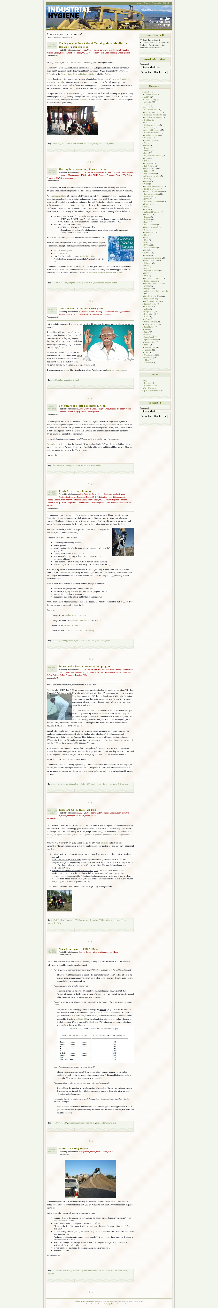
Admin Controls (84, 409)
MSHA (81, 816)
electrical (71, 640)
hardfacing (67, 1270)
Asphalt (147, 104)
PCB (146, 275)
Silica (107, 53)
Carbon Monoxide (151, 125)
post (70, 825)
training (51, 1273)
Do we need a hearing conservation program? (86, 666)
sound (114, 282)
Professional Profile (152, 301)
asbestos (50, 82)
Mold (146, 240)
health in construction (74, 143)
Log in (147, 380)
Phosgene (148, 288)
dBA (65, 282)
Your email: (144, 64)
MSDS (146, 242)
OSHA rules (95, 710)
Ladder (147, 217)
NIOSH (83, 175)
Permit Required (112, 500)
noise (124, 79)
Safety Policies (83, 503)
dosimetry (81, 1122)
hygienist (117, 50)
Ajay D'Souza (112, 1304)
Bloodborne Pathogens (153, 117)
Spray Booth (149, 337)
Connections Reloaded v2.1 (98, 1304)
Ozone (146, 268)
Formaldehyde (150, 173)
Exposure (89, 172)
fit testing (103, 497)
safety (98, 465)
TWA (58, 178)
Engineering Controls (100, 409)
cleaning (64, 640)
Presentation (94, 53)
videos (147, 360)
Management (73, 175)
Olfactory (148, 263)
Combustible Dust (151, 135)
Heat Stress (148, 196)
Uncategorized (124, 53)
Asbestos (82, 50)
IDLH (146, 209)
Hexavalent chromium (153, 201)
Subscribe (157, 3)
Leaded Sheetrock (67, 53)
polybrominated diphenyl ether (156, 291)
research (76, 379)
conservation (68, 784)
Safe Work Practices (79, 620)
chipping (56, 640)
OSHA (85, 53)
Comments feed (150, 385)
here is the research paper (116, 369)
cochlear (56, 379)
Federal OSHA (100, 172)
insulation (148, 214)
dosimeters (69, 920)
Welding (147, 362)
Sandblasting (149, 327)
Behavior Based (150, 109)
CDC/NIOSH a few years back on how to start (103, 272)
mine (90, 1270)
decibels (60, 465)
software (147, 334)
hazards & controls (72, 625)
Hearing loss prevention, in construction (83, 169)
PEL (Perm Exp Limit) (95, 672)
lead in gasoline (150, 224)
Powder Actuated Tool (153, 296)
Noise (78, 53)
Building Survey (150, 120)
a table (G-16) (81, 1018)
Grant (89, 50)
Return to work (150, 314)
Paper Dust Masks (151, 270)
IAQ (145, 206)
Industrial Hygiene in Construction (84, 1301)
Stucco (147, 344)
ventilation (51, 505)
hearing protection (122, 312)
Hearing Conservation (116, 172)
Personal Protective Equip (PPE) (112, 175)
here (62, 347)
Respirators (71, 503)
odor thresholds (150, 260)
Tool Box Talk (150, 347)
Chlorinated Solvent (152, 132)
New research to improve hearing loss (81, 308)
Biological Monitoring (153, 114)
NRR (91, 282)
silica (117, 79)
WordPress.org (150, 388)
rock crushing (116, 1270)
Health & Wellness (151, 189)
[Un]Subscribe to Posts (153, 390)
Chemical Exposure (152, 130)
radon (146, 309)
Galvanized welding (152, 176)
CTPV (146, 143)
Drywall (147, 150)
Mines (92, 1152)
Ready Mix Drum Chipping (75, 491)
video (111, 143)
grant (62, 143)
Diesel (146, 148)
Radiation (148, 306)
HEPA (146, 199)
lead (61, 82)
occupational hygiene (102, 282)
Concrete (108, 494)
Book (166, 3)
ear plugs (72, 282)
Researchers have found (56, 444)
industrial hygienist (151, 212)
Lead (57, 53)
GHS (146, 178)
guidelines (70, 237)
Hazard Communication (102, 50)
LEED (146, 229)
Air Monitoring (97, 494)
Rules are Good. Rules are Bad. (78, 809)
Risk (102, 53)
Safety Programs (98, 503)
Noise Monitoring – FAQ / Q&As (78, 949)
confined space (119, 494)
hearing (80, 282)
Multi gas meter (150, 247)
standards (52, 923)
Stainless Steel (149, 342)
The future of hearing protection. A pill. (83, 405)
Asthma (147, 107)
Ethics (146, 160)
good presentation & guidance (77, 615)
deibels (82, 784)
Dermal (147, 145)
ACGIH (81, 172)
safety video (98, 143)
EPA (87, 813)
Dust (146, 153)
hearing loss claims (87, 256)
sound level (121, 920)
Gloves (147, 181)
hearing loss (70, 465)
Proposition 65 (150, 304)
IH (77, 640)
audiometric (57, 784)
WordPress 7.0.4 (107, 1301)
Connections (128, 1304)
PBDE (146, 273)
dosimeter (72, 1122)
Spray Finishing (150, 339)
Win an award (59, 253)
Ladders (147, 219)
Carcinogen (148, 127)
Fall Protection (150, 166)
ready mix (96, 640)
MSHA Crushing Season (73, 1148)
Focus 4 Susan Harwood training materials (78, 74)
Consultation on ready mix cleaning (80, 630)
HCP (88, 784)
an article (104, 842)
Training (113, 53)
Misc (146, 237)
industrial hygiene (83, 465)
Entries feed (149, 383)
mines (95, 1270)
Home (139, 3)
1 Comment (51, 818)
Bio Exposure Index (87, 312)
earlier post (103, 713)
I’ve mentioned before (58, 195)
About (147, 3)
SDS (146, 329)
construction (58, 282)
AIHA (146, 97)
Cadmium (148, 122)
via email (84, 99)
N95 (146, 250)
